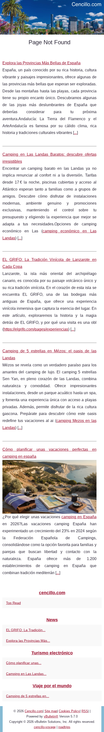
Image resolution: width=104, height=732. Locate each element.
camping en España (78, 517)
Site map (51, 711)
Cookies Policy (69, 711)
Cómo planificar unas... (23, 663)
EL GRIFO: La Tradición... (25, 630)
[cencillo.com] (52, 17)
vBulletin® (51, 716)
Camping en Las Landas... (26, 674)
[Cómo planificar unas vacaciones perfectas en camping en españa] (49, 487)
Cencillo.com (34, 711)
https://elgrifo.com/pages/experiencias (36, 329)
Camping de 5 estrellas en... (27, 696)
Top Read (13, 603)
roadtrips (64, 727)
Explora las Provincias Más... (28, 641)
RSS (85, 711)
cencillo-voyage (45, 727)
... (75, 133)
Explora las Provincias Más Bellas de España (41, 63)
